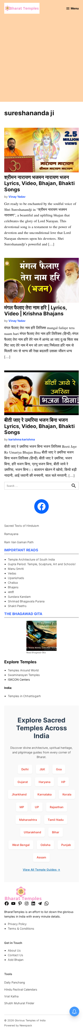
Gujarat (23, 782)
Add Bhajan (15, 959)
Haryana (44, 782)
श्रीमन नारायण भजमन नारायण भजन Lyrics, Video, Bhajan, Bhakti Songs (39, 183)
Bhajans (13, 587)
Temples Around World (23, 670)
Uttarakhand (32, 832)
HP (63, 782)
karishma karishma (21, 439)
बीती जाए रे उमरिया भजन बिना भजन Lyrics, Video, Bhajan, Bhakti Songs (39, 426)
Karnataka (44, 794)
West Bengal (21, 845)
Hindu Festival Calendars (20, 989)
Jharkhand (19, 794)
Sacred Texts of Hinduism (21, 525)
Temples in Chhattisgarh (24, 696)
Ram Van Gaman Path (19, 542)
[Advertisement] (41, 60)
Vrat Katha (11, 996)
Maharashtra (28, 819)
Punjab (66, 845)
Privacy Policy (17, 924)
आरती (11, 592)
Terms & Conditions (21, 928)
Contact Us (15, 955)
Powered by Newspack (18, 1025)
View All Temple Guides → (41, 869)
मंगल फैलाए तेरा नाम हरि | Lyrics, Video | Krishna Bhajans (35, 311)
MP (22, 807)
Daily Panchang (14, 982)
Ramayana (11, 534)
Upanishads (16, 578)
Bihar (55, 832)
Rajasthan (56, 807)
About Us (14, 950)
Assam (41, 857)
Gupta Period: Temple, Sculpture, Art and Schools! (42, 564)
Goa (59, 769)
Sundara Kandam (19, 596)
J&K (42, 769)
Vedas (12, 573)
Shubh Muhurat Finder (19, 1003)
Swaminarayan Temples (24, 675)
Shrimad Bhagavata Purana (26, 601)
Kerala (66, 794)
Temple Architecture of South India (31, 559)
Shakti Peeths (17, 606)
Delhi (25, 769)
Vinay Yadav (16, 196)
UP (37, 807)
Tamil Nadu (56, 819)
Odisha (45, 845)
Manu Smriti (16, 568)
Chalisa (13, 582)
